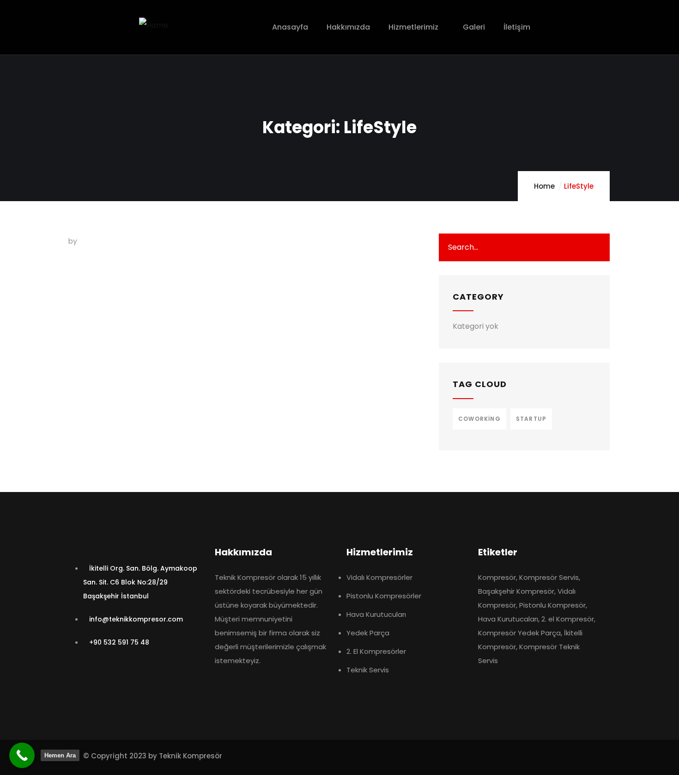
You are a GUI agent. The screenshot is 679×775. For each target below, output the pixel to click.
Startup (531, 419)
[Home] (153, 25)
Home (544, 186)
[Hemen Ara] (22, 755)
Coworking (479, 419)
